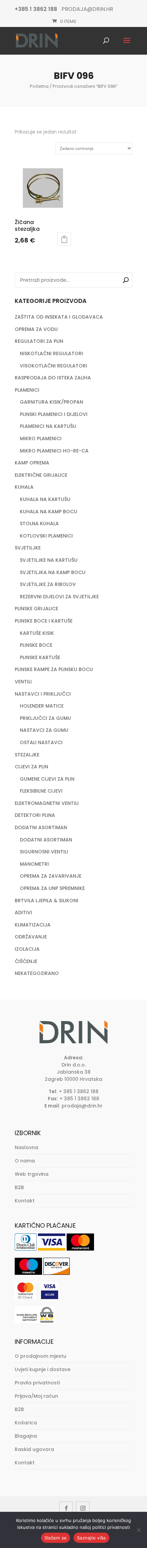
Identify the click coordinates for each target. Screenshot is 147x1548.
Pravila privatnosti (37, 1382)
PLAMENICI (27, 390)
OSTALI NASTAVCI (41, 742)
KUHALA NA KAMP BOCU (48, 511)
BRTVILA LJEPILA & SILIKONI (46, 900)
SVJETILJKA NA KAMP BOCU (52, 572)
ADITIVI (23, 912)
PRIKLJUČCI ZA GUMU (45, 718)
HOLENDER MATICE (42, 705)
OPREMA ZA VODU (36, 329)
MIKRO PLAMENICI (41, 438)
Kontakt (25, 1200)
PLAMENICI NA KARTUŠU (48, 426)
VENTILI (23, 681)
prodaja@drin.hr (82, 1105)
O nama (25, 1160)
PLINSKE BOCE (36, 645)
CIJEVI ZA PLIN (31, 766)
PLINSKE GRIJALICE (36, 608)
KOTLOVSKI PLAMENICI (46, 535)
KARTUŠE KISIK (37, 633)
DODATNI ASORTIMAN (41, 827)
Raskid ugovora (34, 1449)
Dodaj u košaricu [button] (64, 239)
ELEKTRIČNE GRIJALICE (41, 475)
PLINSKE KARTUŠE (40, 657)
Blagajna (26, 1436)
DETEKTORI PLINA (35, 815)
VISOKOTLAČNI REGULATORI (53, 365)
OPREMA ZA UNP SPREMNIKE (52, 888)
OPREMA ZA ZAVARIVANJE (50, 876)
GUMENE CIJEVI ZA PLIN (47, 779)
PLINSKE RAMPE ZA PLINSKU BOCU (54, 669)
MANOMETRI (34, 864)
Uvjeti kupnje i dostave (42, 1369)
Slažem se (55, 1537)
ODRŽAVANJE (31, 936)
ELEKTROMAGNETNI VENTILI (47, 803)
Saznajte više (91, 1537)
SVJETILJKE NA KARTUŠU (49, 560)
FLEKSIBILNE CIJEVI (41, 790)
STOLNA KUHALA (39, 523)
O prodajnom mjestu (40, 1356)
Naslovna (26, 1147)
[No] (138, 1529)
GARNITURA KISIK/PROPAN (51, 402)
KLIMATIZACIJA (33, 924)
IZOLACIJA (27, 949)
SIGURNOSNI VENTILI (44, 851)
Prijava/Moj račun (36, 1396)
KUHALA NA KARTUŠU (45, 499)
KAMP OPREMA (32, 462)
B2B (19, 1187)
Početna (39, 86)
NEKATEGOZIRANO (37, 973)
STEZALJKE (27, 754)
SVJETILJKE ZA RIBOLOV (48, 584)
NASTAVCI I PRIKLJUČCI (43, 694)
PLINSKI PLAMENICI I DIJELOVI (54, 414)
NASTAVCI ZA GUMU (44, 730)
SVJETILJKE (28, 547)
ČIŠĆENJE (26, 961)
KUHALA (24, 487)
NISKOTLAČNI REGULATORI (51, 353)
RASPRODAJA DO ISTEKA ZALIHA (53, 377)
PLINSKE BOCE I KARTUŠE (43, 620)
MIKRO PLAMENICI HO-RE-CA (54, 450)
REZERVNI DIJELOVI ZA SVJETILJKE (59, 596)
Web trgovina (32, 1174)
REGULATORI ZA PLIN (39, 341)
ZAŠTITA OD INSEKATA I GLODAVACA (59, 316)
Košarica (26, 1422)
